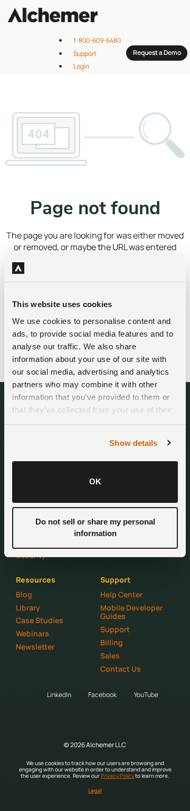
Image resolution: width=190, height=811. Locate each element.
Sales (110, 656)
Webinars (32, 633)
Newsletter (35, 647)
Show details (133, 442)
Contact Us (120, 669)
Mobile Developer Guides (131, 612)
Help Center (121, 594)
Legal (95, 790)
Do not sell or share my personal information (95, 527)
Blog (24, 594)
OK (95, 481)
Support (115, 629)
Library (28, 608)
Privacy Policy (117, 775)
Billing (111, 642)
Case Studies (39, 620)
